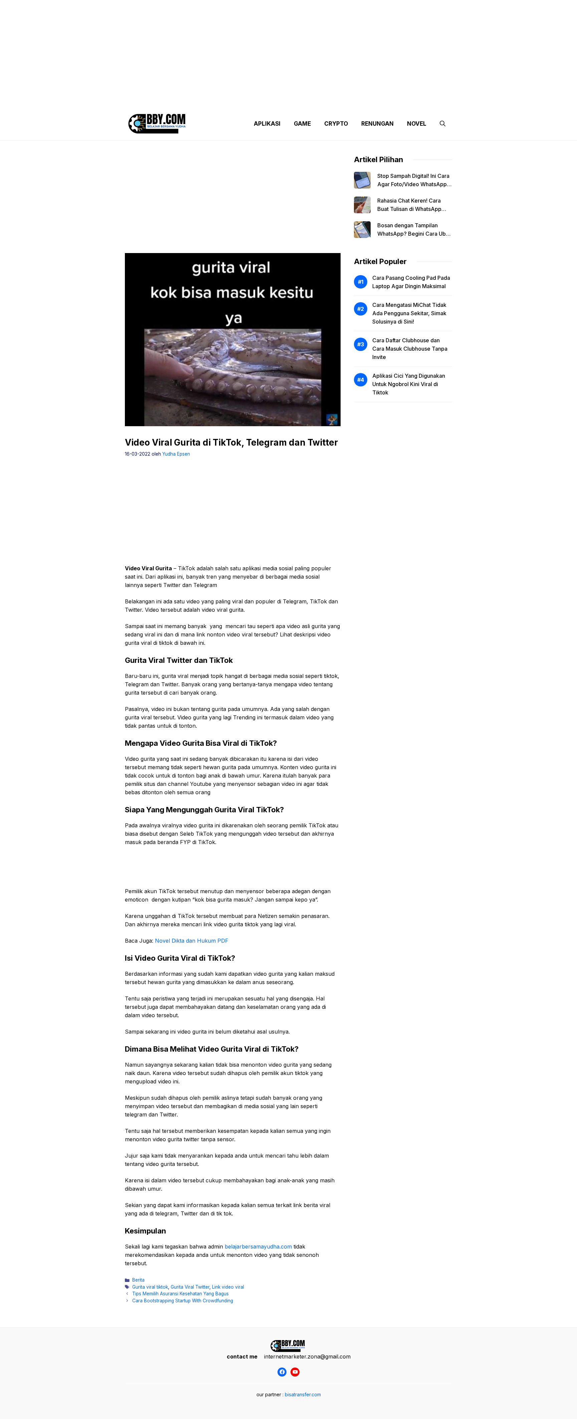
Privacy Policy (185, 100)
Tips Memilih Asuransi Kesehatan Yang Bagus (180, 1293)
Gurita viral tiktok (150, 1287)
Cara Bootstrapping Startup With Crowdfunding (182, 1300)
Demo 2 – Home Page (236, 100)
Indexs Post (319, 100)
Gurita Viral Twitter (190, 1287)
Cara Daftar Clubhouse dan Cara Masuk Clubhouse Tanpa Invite (409, 348)
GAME (302, 123)
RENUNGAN (377, 123)
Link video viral (228, 1287)
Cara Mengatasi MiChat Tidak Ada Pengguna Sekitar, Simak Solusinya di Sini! (409, 313)
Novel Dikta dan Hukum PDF (191, 940)
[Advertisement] (288, 47)
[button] (442, 123)
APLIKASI (267, 123)
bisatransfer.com (303, 1394)
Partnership (427, 100)
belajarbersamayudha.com (258, 1246)
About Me (355, 100)
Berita (138, 1280)
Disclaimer (283, 100)
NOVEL (416, 123)
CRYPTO (336, 123)
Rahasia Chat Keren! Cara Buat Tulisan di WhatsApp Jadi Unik (409, 209)
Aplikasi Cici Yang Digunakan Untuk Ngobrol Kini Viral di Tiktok (408, 384)
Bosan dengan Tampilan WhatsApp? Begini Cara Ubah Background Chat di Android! (414, 233)
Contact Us (389, 100)
